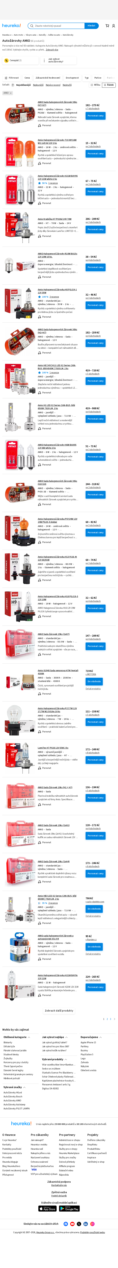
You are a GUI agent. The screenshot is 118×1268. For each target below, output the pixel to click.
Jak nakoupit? (37, 1140)
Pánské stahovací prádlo (15, 1050)
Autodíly (42, 35)
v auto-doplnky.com (95, 901)
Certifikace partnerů (97, 1153)
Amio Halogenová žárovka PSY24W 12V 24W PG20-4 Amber (57, 520)
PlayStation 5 (87, 1054)
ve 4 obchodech (93, 260)
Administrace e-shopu (69, 1140)
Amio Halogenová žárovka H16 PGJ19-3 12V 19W (58, 598)
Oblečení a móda (88, 1070)
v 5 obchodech (92, 374)
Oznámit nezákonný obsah (15, 1170)
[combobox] (56, 26)
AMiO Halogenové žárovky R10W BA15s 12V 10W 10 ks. (57, 255)
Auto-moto (18, 35)
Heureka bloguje (10, 1162)
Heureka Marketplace (69, 1153)
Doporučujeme (89, 1037)
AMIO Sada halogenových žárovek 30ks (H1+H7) (57, 331)
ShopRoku (92, 1144)
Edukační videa (66, 1170)
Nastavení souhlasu (40, 1157)
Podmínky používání (11, 1149)
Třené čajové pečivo (13, 1066)
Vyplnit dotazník (59, 1195)
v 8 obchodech (92, 752)
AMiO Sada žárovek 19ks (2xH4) (54, 861)
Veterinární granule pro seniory (18, 1074)
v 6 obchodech (92, 866)
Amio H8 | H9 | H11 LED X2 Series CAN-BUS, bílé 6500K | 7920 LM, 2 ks (57, 367)
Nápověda (64, 1175)
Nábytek (85, 1066)
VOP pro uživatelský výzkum (44, 1174)
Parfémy (84, 1046)
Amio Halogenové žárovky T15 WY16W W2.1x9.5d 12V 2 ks (57, 141)
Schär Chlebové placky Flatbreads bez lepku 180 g (59, 1076)
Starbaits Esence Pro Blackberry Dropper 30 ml (59, 1072)
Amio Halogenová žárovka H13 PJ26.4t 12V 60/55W (57, 558)
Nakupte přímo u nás (40, 1153)
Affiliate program (67, 1166)
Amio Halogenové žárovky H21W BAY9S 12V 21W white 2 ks (58, 177)
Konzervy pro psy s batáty (16, 1062)
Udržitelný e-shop (95, 1162)
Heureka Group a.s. (45, 1232)
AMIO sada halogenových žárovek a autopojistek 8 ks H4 (55, 937)
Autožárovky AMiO (12, 1100)
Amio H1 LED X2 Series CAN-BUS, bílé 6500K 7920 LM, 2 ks (56, 407)
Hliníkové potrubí (12, 1078)
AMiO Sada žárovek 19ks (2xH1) (54, 825)
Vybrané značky (13, 1087)
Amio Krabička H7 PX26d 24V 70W (54, 219)
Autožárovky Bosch (13, 1096)
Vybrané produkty (52, 1059)
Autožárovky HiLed (13, 1092)
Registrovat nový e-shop (71, 1144)
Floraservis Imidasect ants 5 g (56, 1084)
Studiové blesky (11, 1054)
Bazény (84, 1050)
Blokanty (8, 1042)
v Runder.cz (91, 939)
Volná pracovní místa (12, 1153)
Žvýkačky (8, 1058)
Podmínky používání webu (92, 1232)
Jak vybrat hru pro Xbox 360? (55, 1046)
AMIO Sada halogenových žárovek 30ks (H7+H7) (57, 104)
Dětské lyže (9, 1046)
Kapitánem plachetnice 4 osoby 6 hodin (59, 1080)
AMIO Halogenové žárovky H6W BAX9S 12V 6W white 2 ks (57, 446)
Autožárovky (68, 35)
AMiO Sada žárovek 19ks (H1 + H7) (55, 787)
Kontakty (6, 1144)
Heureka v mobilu (39, 1144)
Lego (83, 1058)
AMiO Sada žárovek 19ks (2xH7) (54, 634)
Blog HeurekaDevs (11, 1166)
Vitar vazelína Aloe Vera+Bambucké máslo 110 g (59, 1064)
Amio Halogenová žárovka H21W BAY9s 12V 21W (58, 977)
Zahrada (84, 1062)
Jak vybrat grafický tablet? (54, 1042)
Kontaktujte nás (59, 1185)
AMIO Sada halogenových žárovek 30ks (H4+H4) (57, 483)
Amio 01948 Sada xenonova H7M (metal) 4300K (58, 672)
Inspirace (91, 1157)
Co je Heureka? (9, 1140)
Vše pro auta (31, 35)
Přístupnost (8, 1175)
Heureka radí (37, 1149)
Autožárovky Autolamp (14, 1104)
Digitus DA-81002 (50, 1088)
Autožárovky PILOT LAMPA (17, 1108)
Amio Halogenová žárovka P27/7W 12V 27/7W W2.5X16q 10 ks (57, 710)
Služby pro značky (67, 1157)
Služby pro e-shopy (68, 1149)
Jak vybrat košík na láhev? (54, 1050)
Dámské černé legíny (13, 1070)
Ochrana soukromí (39, 1162)
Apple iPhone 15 (88, 1042)
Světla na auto (54, 35)
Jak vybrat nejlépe (53, 1037)
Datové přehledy (67, 1162)
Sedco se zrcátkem (51, 1068)
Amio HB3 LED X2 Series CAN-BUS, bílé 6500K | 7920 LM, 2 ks (57, 897)
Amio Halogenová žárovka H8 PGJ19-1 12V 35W (57, 291)
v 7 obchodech (92, 108)
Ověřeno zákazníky (96, 1140)
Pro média (7, 1157)
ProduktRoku (93, 1149)
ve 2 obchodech (93, 146)
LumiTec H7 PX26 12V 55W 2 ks (53, 748)
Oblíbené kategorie (15, 1037)
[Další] (114, 1019)
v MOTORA (91, 674)
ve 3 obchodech (93, 298)
